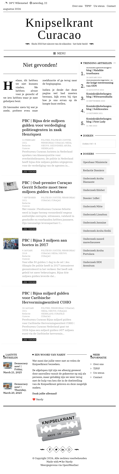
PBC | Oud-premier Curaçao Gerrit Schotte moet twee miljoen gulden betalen (47, 187)
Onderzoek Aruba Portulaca (93, 252)
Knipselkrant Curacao (59, 28)
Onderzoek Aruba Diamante (93, 180)
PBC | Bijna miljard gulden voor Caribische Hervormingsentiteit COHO (46, 298)
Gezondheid (56, 145)
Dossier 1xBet (91, 198)
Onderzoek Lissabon (95, 214)
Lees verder (29, 171)
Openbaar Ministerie (95, 162)
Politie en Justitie (61, 140)
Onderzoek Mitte (93, 206)
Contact (111, 5)
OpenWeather (70, 465)
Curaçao (56, 200)
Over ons (77, 5)
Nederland (47, 148)
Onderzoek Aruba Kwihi (97, 230)
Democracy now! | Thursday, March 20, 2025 (15, 388)
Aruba (67, 145)
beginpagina (53, 83)
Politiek (45, 140)
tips (75, 96)
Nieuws (45, 145)
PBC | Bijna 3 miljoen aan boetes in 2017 (44, 242)
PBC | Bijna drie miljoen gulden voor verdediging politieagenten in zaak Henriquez (44, 127)
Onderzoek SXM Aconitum (92, 264)
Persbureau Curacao (52, 142)
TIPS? (88, 5)
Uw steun (99, 5)
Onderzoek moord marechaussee (93, 240)
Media (68, 142)
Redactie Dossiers (93, 170)
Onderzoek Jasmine (94, 222)
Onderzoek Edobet (94, 190)
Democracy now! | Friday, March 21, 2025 (15, 368)
